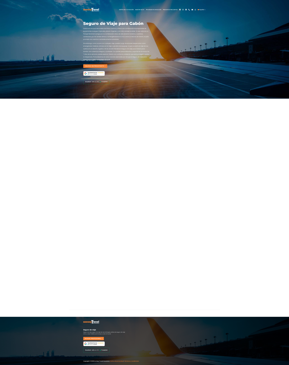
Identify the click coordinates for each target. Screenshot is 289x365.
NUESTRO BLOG (139, 10)
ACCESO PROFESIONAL (93, 338)
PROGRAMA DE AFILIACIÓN (153, 10)
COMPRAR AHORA (91, 204)
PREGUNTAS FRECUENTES (170, 10)
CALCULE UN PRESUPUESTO (94, 66)
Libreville (85, 218)
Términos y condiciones (131, 361)
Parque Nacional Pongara (92, 248)
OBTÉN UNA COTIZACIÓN (126, 10)
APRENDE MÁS (90, 141)
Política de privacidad (116, 361)
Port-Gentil (86, 280)
